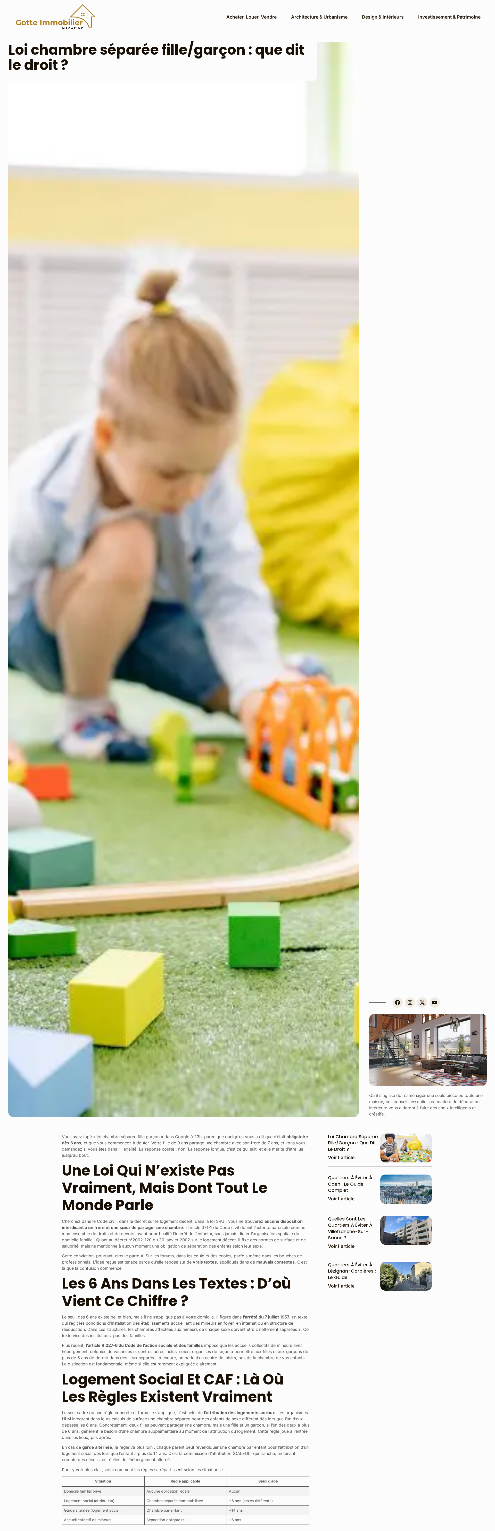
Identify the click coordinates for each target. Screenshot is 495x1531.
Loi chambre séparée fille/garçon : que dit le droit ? (353, 1143)
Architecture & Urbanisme (319, 17)
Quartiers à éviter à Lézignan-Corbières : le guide (352, 1271)
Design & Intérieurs (383, 17)
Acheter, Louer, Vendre (251, 17)
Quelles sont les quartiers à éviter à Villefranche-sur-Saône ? (350, 1228)
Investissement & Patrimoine (449, 17)
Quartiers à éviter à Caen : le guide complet (350, 1184)
